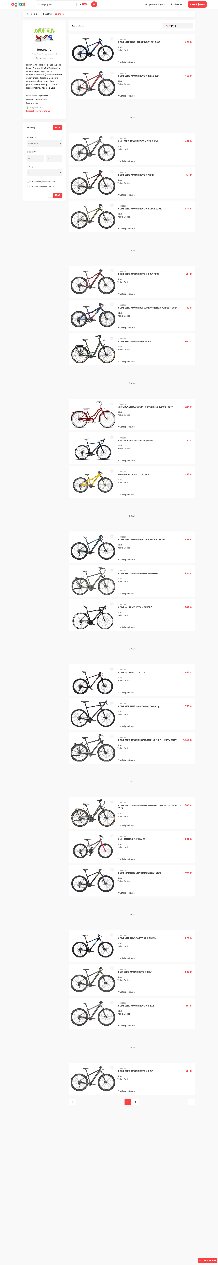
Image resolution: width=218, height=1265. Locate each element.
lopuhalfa (44, 50)
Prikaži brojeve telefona (38, 111)
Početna (47, 14)
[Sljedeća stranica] (191, 1101)
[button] (84, 4)
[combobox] (44, 143)
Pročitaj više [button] (48, 87)
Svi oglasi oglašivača (44, 58)
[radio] (32, 54)
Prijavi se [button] (177, 4)
